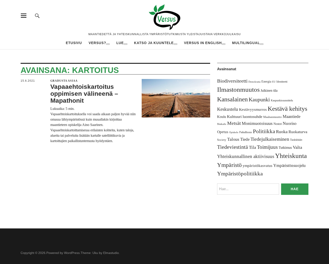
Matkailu (221, 124)
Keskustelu (227, 109)
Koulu (221, 117)
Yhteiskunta (291, 155)
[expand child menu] (108, 44)
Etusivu (74, 43)
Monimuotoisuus (257, 123)
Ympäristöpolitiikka (240, 173)
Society (221, 139)
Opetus (222, 132)
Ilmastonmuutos (238, 89)
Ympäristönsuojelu (289, 165)
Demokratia (254, 82)
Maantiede (291, 116)
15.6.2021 (28, 80)
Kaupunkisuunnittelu (282, 100)
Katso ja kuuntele (154, 43)
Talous (233, 139)
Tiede (245, 139)
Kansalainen (232, 99)
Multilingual (246, 43)
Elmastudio (111, 253)
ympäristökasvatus (257, 166)
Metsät (234, 123)
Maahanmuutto (272, 117)
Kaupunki (259, 99)
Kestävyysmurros (253, 109)
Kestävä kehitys (287, 108)
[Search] (37, 15)
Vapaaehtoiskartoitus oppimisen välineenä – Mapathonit (84, 93)
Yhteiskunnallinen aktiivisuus (245, 156)
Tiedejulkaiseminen (269, 139)
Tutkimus (285, 147)
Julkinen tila (269, 90)
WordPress (72, 253)
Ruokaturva (297, 132)
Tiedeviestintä (232, 147)
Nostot (277, 124)
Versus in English (203, 43)
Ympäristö (229, 165)
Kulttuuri (234, 116)
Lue (120, 43)
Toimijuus (267, 147)
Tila (252, 147)
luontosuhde (252, 116)
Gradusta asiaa (64, 80)
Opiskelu (233, 132)
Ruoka (282, 131)
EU (274, 82)
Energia (266, 81)
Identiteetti (281, 81)
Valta (297, 147)
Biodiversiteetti (232, 81)
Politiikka (264, 131)
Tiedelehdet (296, 139)
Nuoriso (290, 123)
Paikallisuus (245, 132)
